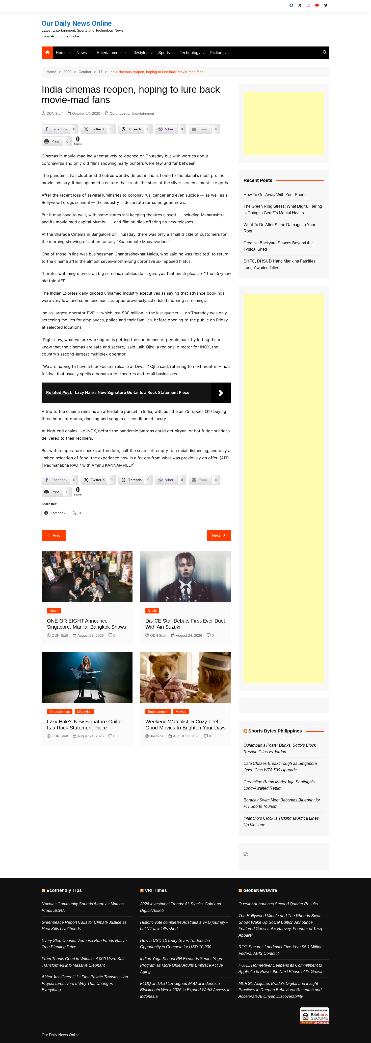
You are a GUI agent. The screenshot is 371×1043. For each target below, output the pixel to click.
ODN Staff (54, 113)
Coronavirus (119, 113)
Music (53, 611)
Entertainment (109, 53)
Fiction (216, 53)
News (81, 53)
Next (216, 535)
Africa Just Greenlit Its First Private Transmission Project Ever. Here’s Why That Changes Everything (85, 983)
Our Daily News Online (77, 23)
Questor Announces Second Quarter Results (278, 904)
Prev (57, 535)
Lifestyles (139, 53)
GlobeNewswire (260, 890)
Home (61, 53)
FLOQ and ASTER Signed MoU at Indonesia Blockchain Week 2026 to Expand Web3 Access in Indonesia (185, 990)
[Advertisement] (284, 123)
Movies (181, 712)
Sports (164, 53)
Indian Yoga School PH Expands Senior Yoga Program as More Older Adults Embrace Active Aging (181, 965)
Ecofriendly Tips (64, 890)
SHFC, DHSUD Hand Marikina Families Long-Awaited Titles (279, 264)
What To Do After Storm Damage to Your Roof (279, 228)
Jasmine (157, 736)
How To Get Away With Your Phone (275, 195)
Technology (190, 53)
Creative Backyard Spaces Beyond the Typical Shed (278, 246)
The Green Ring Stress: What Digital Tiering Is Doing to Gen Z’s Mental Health (283, 209)
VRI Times (156, 890)
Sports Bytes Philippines (275, 730)
